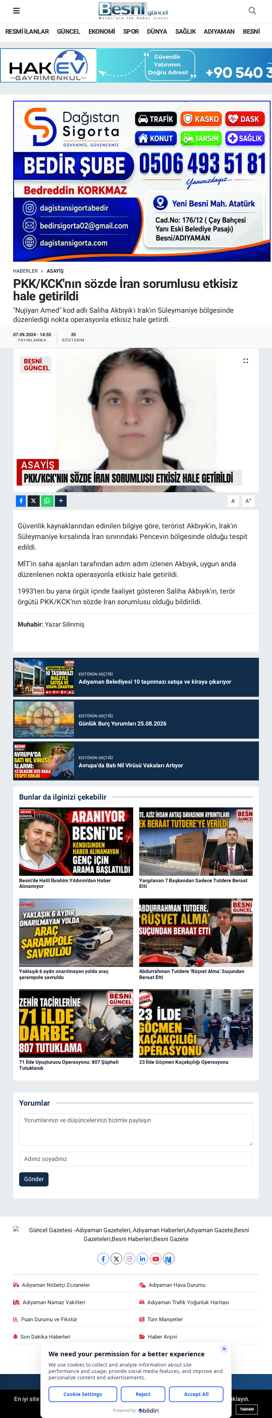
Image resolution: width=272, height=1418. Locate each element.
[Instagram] (129, 1258)
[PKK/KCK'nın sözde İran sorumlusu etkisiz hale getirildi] (136, 420)
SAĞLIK (185, 31)
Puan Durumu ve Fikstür (49, 1319)
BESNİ (251, 31)
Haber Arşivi (162, 1337)
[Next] (169, 1258)
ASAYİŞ (55, 271)
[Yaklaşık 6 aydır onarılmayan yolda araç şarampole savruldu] (76, 932)
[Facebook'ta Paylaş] (21, 501)
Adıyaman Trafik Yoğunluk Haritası (188, 1302)
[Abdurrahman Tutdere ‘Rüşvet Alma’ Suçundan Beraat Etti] (196, 932)
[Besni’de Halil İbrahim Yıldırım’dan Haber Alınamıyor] (76, 841)
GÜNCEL (68, 31)
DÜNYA (157, 31)
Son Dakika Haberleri (45, 1337)
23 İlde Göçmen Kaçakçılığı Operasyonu (183, 1062)
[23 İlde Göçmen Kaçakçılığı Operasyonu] (196, 1023)
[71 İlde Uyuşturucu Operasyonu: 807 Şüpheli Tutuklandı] (76, 1023)
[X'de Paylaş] (34, 501)
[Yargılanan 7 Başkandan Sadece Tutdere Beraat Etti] (196, 841)
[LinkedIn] (142, 1258)
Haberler (25, 271)
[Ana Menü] (16, 11)
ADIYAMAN (219, 31)
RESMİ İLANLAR (27, 31)
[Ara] (252, 11)
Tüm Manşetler (165, 1319)
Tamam (247, 1409)
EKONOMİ (102, 31)
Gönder (34, 1179)
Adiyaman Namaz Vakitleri (54, 1302)
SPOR (131, 31)
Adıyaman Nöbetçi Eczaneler (56, 1285)
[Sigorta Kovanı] (142, 180)
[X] (116, 1258)
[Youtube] (156, 1258)
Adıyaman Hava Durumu (177, 1285)
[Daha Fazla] (61, 501)
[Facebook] (103, 1258)
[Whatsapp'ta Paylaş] (47, 501)
